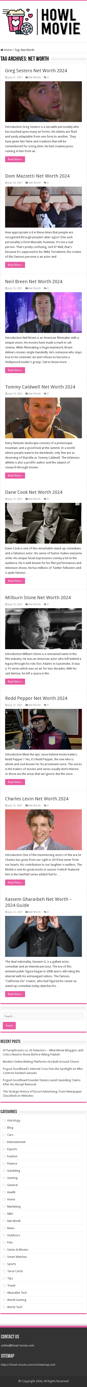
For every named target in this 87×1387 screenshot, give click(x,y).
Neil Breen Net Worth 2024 (33, 281)
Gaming (12, 1178)
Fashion (12, 1156)
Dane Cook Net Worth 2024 (33, 492)
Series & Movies (17, 1249)
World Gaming (16, 1300)
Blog (10, 1127)
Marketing (14, 1206)
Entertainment (16, 1142)
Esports (12, 1149)
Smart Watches (17, 1257)
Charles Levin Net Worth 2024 (36, 799)
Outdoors (13, 1235)
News (11, 1228)
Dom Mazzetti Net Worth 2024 (37, 176)
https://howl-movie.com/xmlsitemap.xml (28, 1364)
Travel (11, 1285)
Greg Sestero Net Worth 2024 (36, 70)
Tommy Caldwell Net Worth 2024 (40, 387)
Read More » (15, 159)
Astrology (13, 1120)
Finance (12, 1163)
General (12, 1185)
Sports (11, 1264)
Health (11, 1192)
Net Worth (35, 77)
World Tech (14, 1307)
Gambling (13, 1170)
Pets (10, 1242)
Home (7, 50)
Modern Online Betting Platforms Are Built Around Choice (41, 1061)
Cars (10, 1135)
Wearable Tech (17, 1292)
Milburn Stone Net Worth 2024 (38, 597)
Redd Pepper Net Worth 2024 (36, 698)
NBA (10, 1213)
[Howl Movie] (43, 20)
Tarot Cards (15, 1271)
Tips (10, 1278)
